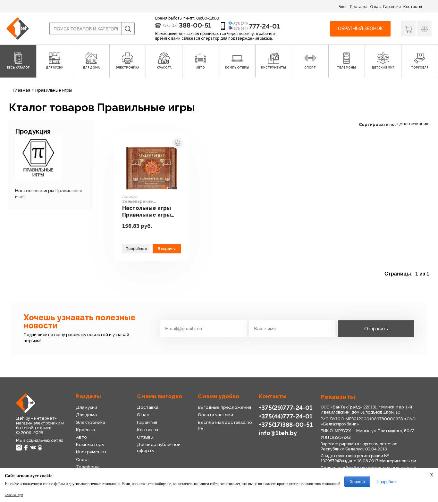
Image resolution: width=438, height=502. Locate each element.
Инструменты (91, 451)
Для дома (86, 414)
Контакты (412, 6)
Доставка (358, 6)
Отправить (376, 328)
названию (419, 124)
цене (402, 124)
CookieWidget (14, 495)
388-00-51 (195, 25)
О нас (375, 6)
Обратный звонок (360, 28)
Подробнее (136, 248)
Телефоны (87, 466)
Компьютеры (90, 444)
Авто (81, 437)
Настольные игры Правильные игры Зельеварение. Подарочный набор (149, 211)
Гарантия (392, 6)
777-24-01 (264, 26)
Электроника (90, 422)
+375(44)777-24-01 (285, 416)
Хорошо (357, 481)
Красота (85, 429)
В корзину (167, 248)
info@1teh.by (278, 432)
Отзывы (145, 437)
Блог (343, 6)
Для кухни (86, 407)
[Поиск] (128, 28)
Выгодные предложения (224, 407)
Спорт (83, 459)
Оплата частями (215, 414)
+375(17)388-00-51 (286, 424)
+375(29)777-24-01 (285, 407)
